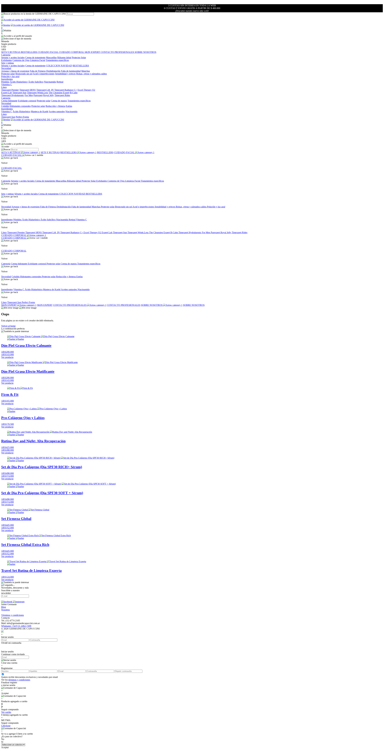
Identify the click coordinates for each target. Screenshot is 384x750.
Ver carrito (6, 712)
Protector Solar (79, 57)
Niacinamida (50, 82)
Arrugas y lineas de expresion (15, 71)
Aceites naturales (57, 111)
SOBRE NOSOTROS (145, 52)
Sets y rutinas (7, 194)
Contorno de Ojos (20, 60)
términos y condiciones (19, 679)
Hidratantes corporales (20, 106)
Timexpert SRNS (27, 90)
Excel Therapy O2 (86, 90)
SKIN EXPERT (93, 52)
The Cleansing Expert (59, 92)
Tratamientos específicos (57, 60)
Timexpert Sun (19, 92)
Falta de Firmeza (38, 71)
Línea (4, 232)
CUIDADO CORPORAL (72, 52)
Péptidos (5, 82)
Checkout (5, 725)
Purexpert (38, 95)
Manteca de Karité (39, 111)
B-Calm (73, 92)
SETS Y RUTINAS (11, 52)
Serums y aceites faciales (13, 57)
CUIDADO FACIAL (48, 52)
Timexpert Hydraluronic (12, 95)
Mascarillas (51, 57)
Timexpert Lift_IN (45, 90)
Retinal (60, 82)
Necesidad (6, 206)
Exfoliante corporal (27, 100)
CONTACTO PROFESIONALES (118, 52)
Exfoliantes (6, 60)
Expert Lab (6, 92)
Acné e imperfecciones (43, 73)
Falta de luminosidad (71, 71)
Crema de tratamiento (35, 57)
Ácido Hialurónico (19, 82)
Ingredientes (7, 219)
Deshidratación (53, 71)
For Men (29, 95)
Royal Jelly (48, 95)
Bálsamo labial (64, 57)
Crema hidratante (9, 100)
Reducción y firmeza (55, 106)
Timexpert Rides (62, 95)
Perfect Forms (22, 117)
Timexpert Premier (10, 90)
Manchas (85, 71)
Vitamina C (6, 84)
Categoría (5, 181)
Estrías (69, 106)
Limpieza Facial (37, 60)
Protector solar (8, 73)
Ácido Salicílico (35, 82)
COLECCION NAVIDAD (59, 65)
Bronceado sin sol (23, 73)
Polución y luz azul (10, 76)
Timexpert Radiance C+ (65, 90)
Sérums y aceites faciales (13, 65)
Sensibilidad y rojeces (65, 73)
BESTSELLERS (29, 52)
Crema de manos (59, 100)
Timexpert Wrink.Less (37, 92)
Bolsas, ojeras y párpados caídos (91, 73)
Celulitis (5, 106)
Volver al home (8, 326)
